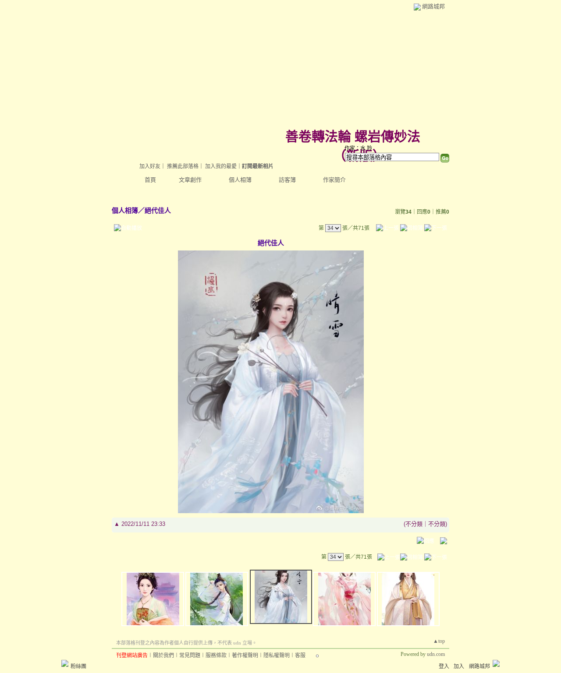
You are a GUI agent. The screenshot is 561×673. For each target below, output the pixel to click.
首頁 (150, 179)
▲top (439, 641)
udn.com (436, 654)
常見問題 (189, 655)
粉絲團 (78, 666)
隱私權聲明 (276, 655)
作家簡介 (334, 179)
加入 (459, 666)
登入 (444, 666)
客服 (300, 655)
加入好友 (149, 166)
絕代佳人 (158, 210)
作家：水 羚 (358, 148)
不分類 (414, 524)
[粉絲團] (64, 663)
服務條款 (216, 655)
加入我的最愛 (221, 166)
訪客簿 (287, 179)
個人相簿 (240, 179)
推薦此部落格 (183, 166)
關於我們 (163, 655)
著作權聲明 (245, 655)
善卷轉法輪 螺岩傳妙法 (352, 136)
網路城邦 (433, 6)
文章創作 (190, 179)
